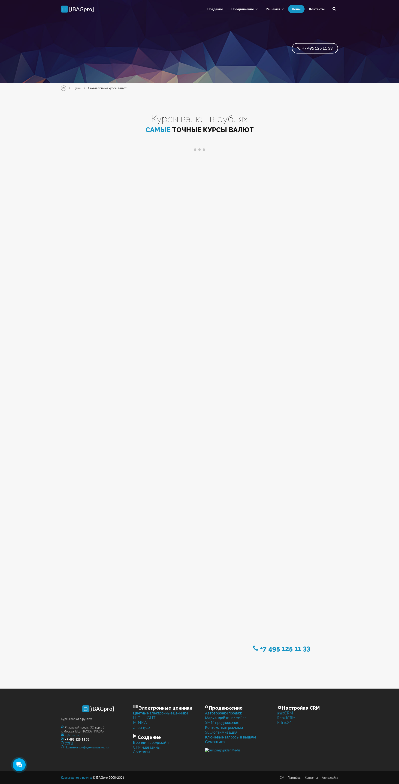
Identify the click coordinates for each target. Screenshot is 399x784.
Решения (273, 9)
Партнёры (294, 777)
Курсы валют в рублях (76, 777)
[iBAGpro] (81, 9)
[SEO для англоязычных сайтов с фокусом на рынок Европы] (222, 750)
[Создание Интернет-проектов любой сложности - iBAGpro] (63, 88)
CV (282, 777)
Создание (215, 9)
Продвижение (242, 9)
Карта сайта (329, 777)
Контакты (317, 9)
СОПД (69, 743)
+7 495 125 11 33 (316, 48)
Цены (296, 9)
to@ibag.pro (72, 735)
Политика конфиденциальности (87, 747)
